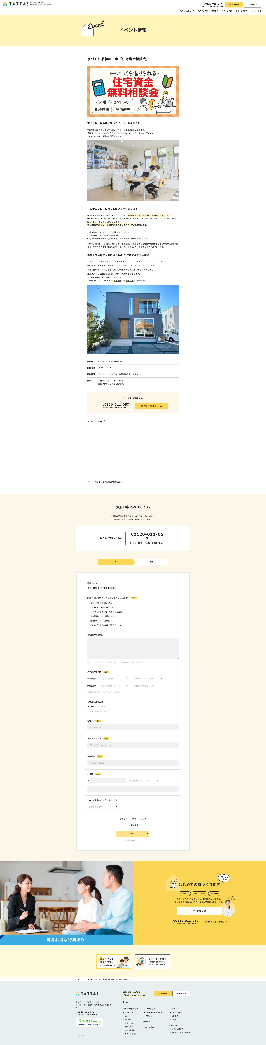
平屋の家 (148, 1016)
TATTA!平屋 (203, 11)
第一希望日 (92, 678)
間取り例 (129, 280)
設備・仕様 (129, 1023)
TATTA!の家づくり (187, 11)
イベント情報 (256, 11)
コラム (174, 1019)
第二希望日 (92, 686)
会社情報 (174, 1016)
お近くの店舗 (227, 11)
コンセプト (129, 1012)
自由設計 (128, 1019)
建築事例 (214, 11)
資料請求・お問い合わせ (180, 1032)
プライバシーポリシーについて (133, 819)
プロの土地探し (131, 1030)
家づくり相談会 (242, 11)
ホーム (125, 1002)
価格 (126, 1016)
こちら (107, 277)
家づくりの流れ (131, 1034)
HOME (78, 979)
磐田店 (97, 979)
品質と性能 (129, 1027)
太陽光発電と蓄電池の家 (154, 1012)
